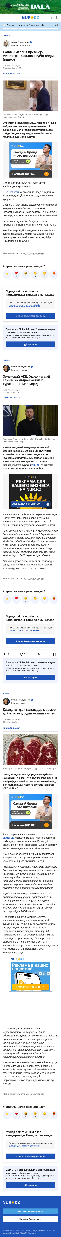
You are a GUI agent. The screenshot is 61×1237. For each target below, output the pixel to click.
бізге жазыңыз (36, 253)
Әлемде (6, 36)
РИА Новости (11, 192)
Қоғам (6, 693)
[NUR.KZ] (30, 18)
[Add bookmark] (54, 654)
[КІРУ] (57, 18)
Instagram (32, 344)
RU (51, 18)
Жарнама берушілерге (30, 1219)
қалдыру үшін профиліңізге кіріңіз (24, 305)
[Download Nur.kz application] (30, 7)
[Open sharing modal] (38, 654)
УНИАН (35, 465)
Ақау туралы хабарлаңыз (30, 1211)
